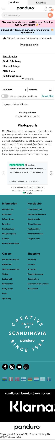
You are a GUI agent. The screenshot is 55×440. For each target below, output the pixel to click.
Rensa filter (48, 96)
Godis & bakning (12, 61)
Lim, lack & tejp (11, 66)
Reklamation (33, 279)
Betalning (32, 259)
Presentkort (33, 289)
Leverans (31, 264)
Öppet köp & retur (35, 274)
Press (4, 293)
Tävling (5, 274)
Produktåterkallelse (10, 243)
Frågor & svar (8, 219)
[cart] (51, 8)
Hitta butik (6, 214)
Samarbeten (7, 284)
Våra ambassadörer (11, 269)
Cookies (5, 239)
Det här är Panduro (10, 259)
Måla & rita (9, 71)
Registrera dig (34, 219)
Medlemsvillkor (34, 229)
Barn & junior (10, 56)
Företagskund (8, 229)
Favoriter (6, 224)
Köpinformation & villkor (38, 284)
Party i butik (7, 289)
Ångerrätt (32, 269)
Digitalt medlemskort (37, 214)
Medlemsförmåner (35, 234)
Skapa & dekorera (15, 38)
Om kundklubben (35, 209)
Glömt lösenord (34, 224)
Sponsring (6, 298)
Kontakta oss (8, 209)
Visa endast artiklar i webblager (23, 96)
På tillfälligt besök (12, 76)
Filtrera (33, 89)
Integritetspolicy (9, 234)
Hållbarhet (6, 264)
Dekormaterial (32, 38)
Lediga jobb (7, 279)
